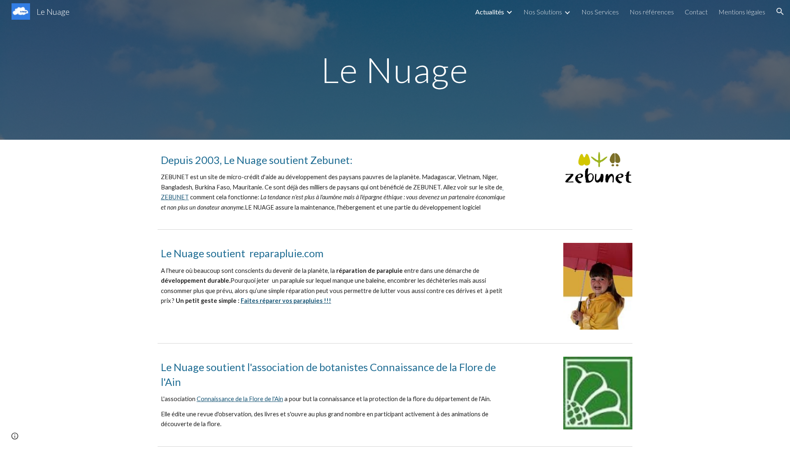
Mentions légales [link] (741, 12)
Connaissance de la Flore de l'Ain (240, 398)
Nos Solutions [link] (542, 12)
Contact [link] (696, 12)
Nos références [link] (652, 12)
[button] (780, 11)
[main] (395, 69)
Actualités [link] (489, 12)
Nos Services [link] (600, 12)
